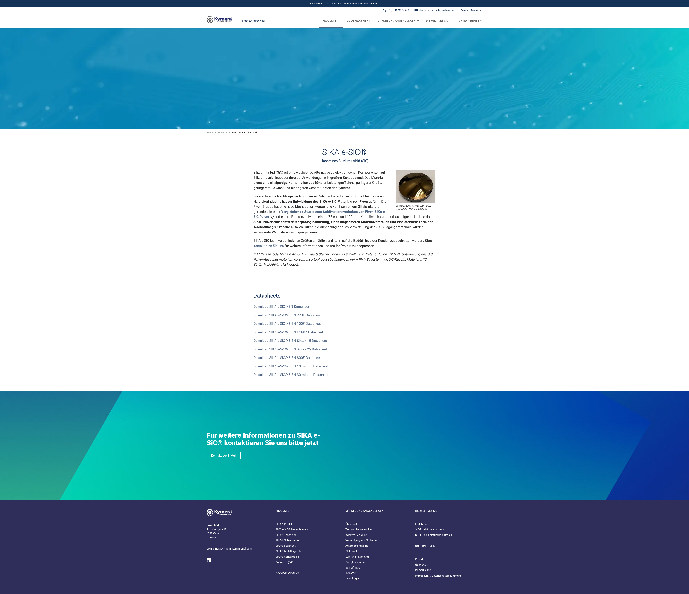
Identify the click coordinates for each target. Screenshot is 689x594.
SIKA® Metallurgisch (288, 551)
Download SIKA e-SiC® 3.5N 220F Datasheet (287, 315)
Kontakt (420, 559)
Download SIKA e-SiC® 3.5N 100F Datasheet (287, 324)
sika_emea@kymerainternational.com (437, 10)
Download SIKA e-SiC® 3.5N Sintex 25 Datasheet (290, 349)
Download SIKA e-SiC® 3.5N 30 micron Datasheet (291, 375)
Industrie (350, 573)
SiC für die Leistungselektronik (433, 535)
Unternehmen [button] (469, 20)
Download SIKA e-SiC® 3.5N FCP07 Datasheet (288, 332)
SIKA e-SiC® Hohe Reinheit (292, 529)
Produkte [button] (329, 20)
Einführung (421, 524)
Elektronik (351, 551)
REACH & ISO (423, 570)
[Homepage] (219, 20)
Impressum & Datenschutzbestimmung (438, 575)
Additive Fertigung (356, 535)
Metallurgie (352, 578)
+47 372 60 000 (401, 10)
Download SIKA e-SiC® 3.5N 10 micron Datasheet (291, 366)
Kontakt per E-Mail (223, 455)
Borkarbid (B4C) (285, 562)
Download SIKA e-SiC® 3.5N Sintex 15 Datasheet (290, 341)
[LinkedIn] (209, 560)
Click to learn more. (369, 3)
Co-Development (358, 20)
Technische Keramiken (358, 529)
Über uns (420, 565)
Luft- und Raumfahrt (357, 556)
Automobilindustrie (356, 545)
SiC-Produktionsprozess (429, 529)
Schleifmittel (353, 567)
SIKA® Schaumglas (287, 556)
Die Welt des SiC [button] (437, 20)
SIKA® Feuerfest (286, 545)
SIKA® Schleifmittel (287, 540)
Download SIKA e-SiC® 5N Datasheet (281, 307)
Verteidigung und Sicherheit (361, 540)
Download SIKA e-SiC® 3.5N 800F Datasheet (287, 358)
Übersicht (351, 524)
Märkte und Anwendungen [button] (396, 20)
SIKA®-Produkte (285, 524)
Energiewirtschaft (355, 562)
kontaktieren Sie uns (268, 246)
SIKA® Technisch (286, 535)
